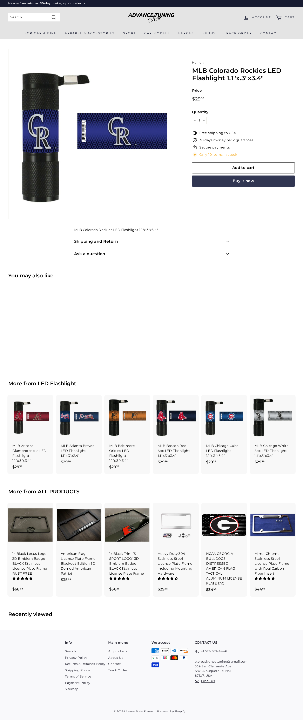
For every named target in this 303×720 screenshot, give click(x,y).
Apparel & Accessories (90, 33)
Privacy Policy (76, 658)
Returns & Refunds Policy (85, 664)
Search (70, 651)
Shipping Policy (77, 670)
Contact (269, 33)
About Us (115, 658)
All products (118, 651)
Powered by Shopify (171, 711)
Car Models (157, 33)
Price (197, 90)
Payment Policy (77, 683)
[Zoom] (93, 134)
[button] (22, 578)
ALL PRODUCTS (59, 491)
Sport (129, 33)
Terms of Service (78, 676)
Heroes (186, 33)
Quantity (200, 112)
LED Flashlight (57, 383)
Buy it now (243, 181)
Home (196, 62)
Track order (238, 33)
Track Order (117, 670)
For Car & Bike (40, 33)
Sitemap (72, 689)
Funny (209, 33)
